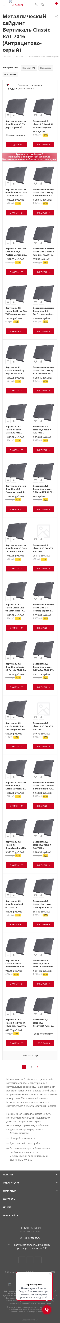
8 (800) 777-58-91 (31, 1227)
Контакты (9, 1199)
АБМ (35, 1319)
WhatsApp (38, 1260)
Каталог (8, 1174)
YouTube (30, 1260)
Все (38, 1067)
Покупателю (11, 1182)
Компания (9, 1190)
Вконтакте (21, 1260)
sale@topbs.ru (32, 1237)
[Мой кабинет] (48, 5)
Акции (7, 1207)
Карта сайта (11, 1215)
